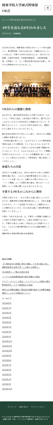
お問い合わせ (23, 407)
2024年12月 (7, 388)
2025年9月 (6, 355)
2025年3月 (6, 379)
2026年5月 (6, 317)
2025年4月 (6, 374)
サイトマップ (11, 407)
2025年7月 (6, 365)
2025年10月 (7, 350)
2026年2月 (6, 331)
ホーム (5, 19)
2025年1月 (6, 384)
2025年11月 (7, 346)
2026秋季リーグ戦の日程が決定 (15, 272)
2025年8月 (6, 360)
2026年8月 (6, 303)
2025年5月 (6, 369)
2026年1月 (6, 336)
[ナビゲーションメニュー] (48, 7)
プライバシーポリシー (38, 407)
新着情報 (17, 33)
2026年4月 (6, 322)
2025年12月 (7, 341)
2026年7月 (6, 308)
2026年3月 (6, 327)
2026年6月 (6, 312)
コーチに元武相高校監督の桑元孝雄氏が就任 (21, 276)
